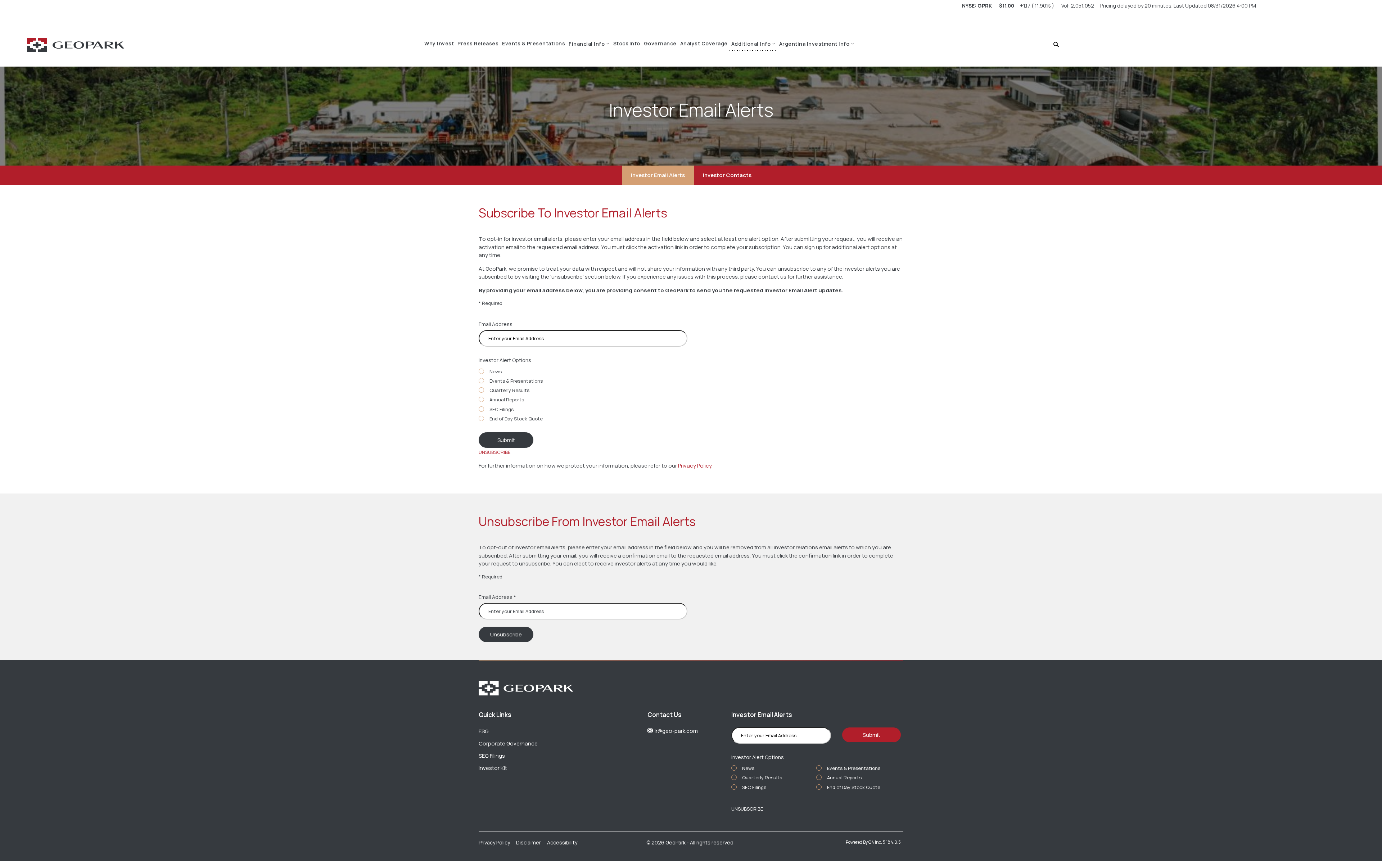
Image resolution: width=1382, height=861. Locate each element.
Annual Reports (506, 399)
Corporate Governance (508, 743)
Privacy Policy (695, 465)
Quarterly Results (509, 390)
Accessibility (562, 842)
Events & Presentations (516, 381)
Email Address (495, 324)
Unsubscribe (494, 452)
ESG (483, 731)
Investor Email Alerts (658, 175)
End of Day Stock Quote (516, 419)
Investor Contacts (727, 175)
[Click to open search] (1056, 44)
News (495, 371)
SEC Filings (501, 409)
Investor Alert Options (505, 360)
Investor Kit (493, 768)
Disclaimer (528, 842)
